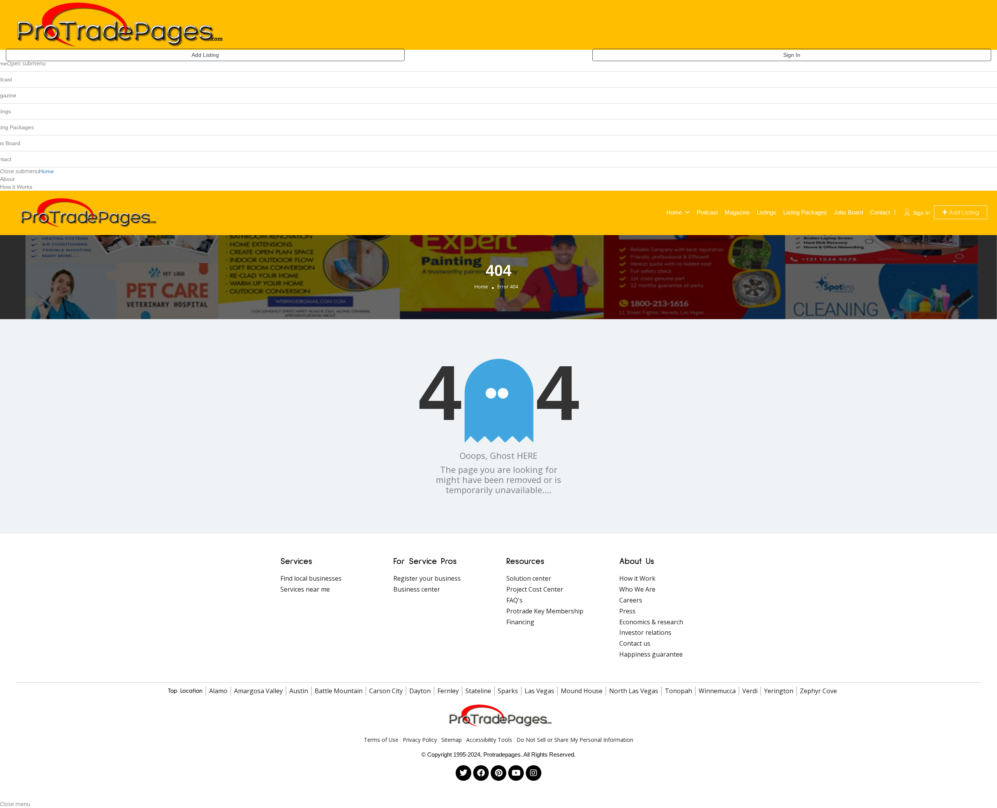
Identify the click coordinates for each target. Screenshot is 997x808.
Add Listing (205, 55)
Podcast (707, 212)
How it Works (16, 187)
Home (46, 171)
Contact (880, 212)
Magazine (737, 212)
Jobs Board (848, 212)
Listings (766, 212)
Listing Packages (805, 212)
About (7, 179)
